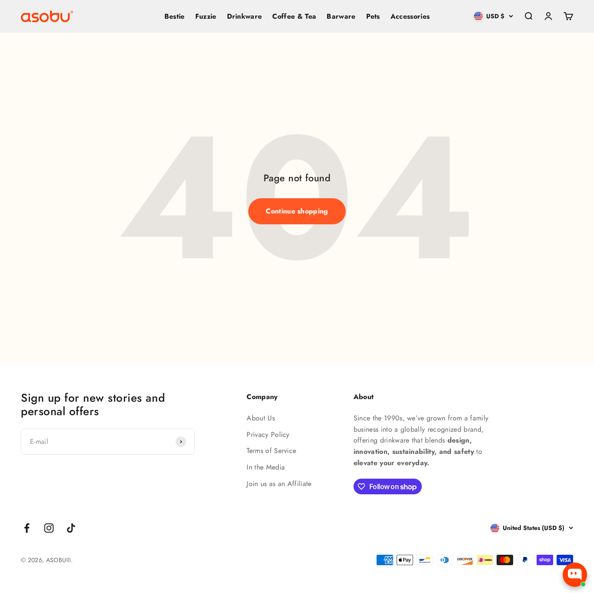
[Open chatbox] (575, 575)
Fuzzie (206, 16)
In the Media (266, 467)
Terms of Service (271, 451)
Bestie (174, 16)
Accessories (410, 16)
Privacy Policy (268, 435)
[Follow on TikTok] (71, 528)
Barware (341, 16)
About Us (261, 418)
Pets (373, 16)
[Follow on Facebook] (27, 528)
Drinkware (244, 16)
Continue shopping (297, 211)
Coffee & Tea (294, 16)
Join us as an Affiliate (279, 484)
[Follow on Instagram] (49, 528)
